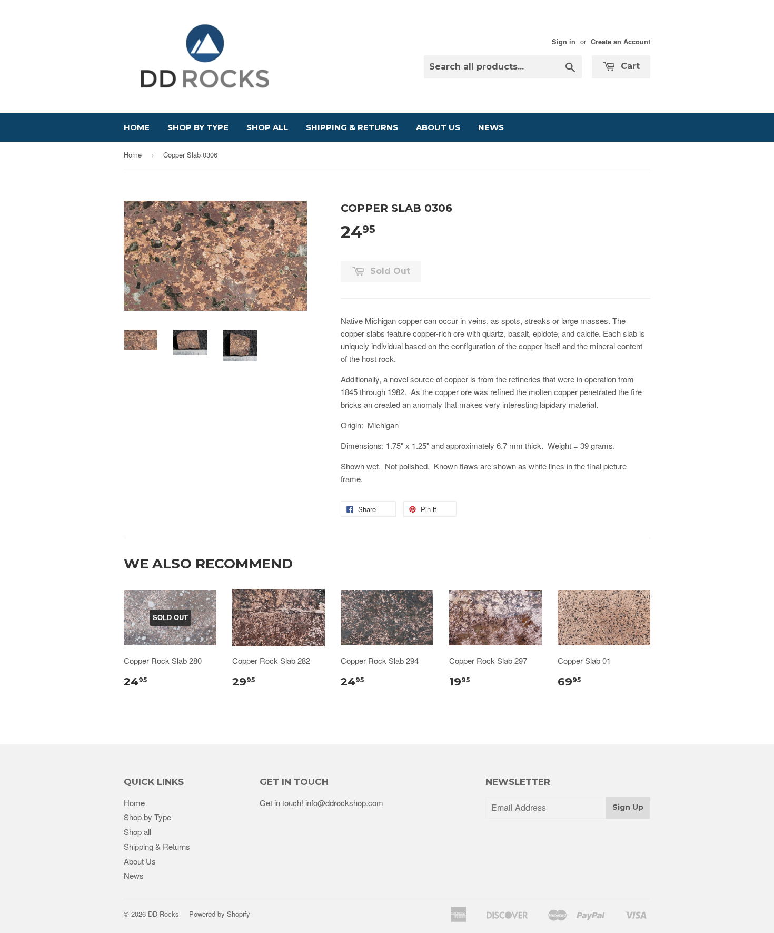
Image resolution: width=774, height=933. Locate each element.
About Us (438, 127)
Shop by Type (198, 127)
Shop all (267, 127)
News (491, 127)
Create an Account (620, 41)
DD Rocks (163, 914)
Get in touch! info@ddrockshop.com (321, 802)
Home (137, 127)
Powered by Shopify (219, 914)
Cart (629, 66)
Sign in (563, 41)
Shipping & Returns (352, 127)
